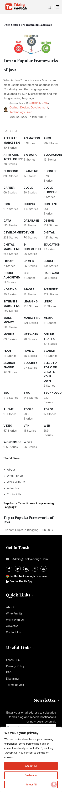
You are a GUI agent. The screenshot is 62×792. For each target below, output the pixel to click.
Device (29, 232)
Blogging (34, 102)
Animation (32, 138)
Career (8, 187)
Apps (47, 138)
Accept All (31, 765)
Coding (13, 107)
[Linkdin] (26, 569)
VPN (26, 425)
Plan (7, 350)
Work (28, 442)
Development (39, 107)
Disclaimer (12, 678)
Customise (31, 775)
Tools (28, 409)
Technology (17, 112)
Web (29, 112)
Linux (48, 301)
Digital (49, 232)
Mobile (8, 334)
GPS (26, 273)
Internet (51, 289)
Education (52, 244)
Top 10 (48, 409)
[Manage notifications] (54, 784)
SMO (27, 392)
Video (7, 425)
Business (51, 171)
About (11, 469)
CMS (45, 102)
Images (29, 289)
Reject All (31, 784)
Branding (31, 171)
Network (31, 334)
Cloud (28, 187)
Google (49, 261)
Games (29, 261)
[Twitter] (18, 569)
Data (7, 220)
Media (48, 318)
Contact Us (14, 494)
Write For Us (15, 475)
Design (24, 107)
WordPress (12, 442)
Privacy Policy (15, 666)
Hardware (52, 273)
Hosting (10, 289)
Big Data (30, 154)
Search (49, 350)
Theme (8, 409)
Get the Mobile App (21, 581)
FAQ (9, 672)
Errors (8, 261)
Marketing (32, 318)
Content (51, 204)
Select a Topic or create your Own (50, 371)
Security (31, 363)
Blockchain (53, 154)
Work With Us (16, 482)
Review (29, 350)
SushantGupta (17, 103)
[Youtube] (43, 569)
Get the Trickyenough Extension (28, 576)
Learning (31, 301)
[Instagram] (35, 569)
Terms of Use (15, 684)
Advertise (13, 488)
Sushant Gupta (13, 530)
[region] (31, 759)
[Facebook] (9, 569)
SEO (6, 392)
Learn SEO (13, 660)
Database (31, 220)
